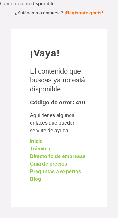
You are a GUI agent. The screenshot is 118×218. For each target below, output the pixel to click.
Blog (35, 179)
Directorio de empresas (58, 156)
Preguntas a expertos (55, 171)
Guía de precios (48, 164)
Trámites (40, 148)
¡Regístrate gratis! (84, 12)
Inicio (36, 141)
